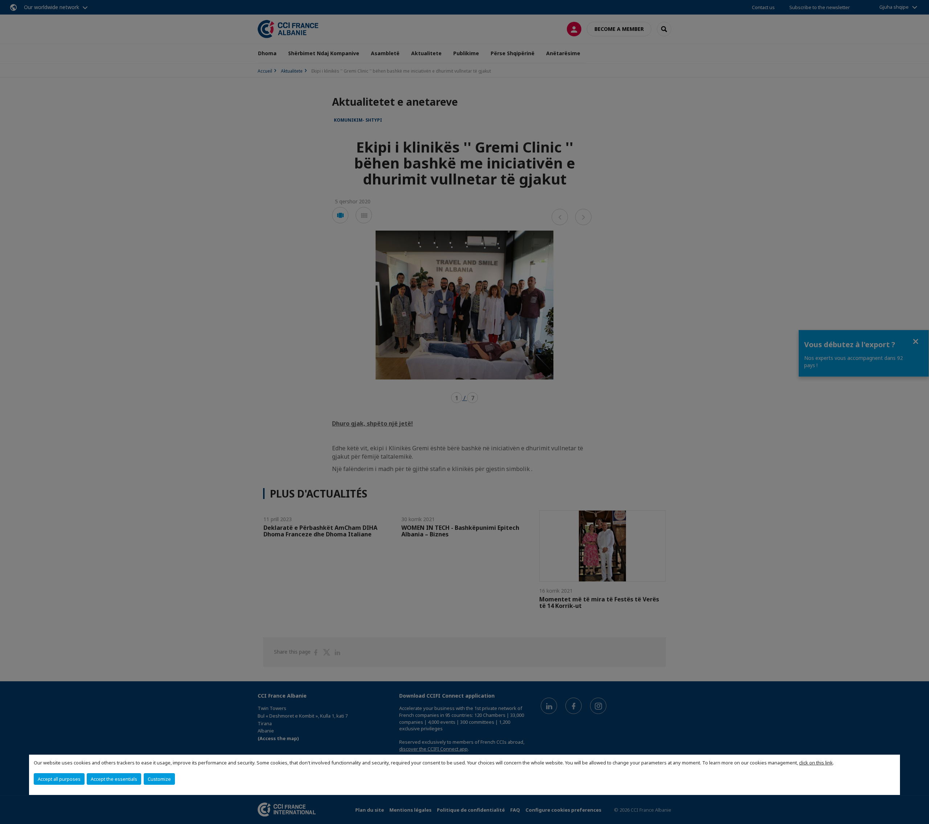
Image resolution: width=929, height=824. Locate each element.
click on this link (816, 762)
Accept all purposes (59, 779)
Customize (159, 779)
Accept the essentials (114, 779)
